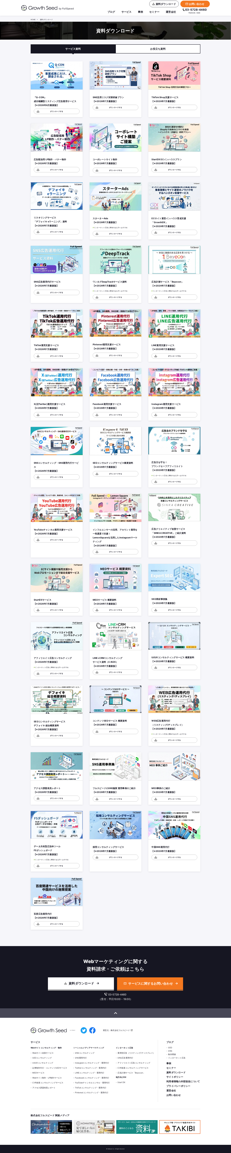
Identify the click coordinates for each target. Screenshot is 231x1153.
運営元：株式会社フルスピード (116, 1030)
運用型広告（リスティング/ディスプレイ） (136, 1053)
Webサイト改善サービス (43, 1053)
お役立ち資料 (158, 48)
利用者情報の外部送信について (183, 1081)
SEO (170, 1047)
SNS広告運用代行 (125, 1058)
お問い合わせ (173, 1095)
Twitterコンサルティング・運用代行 (90, 1068)
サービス (126, 12)
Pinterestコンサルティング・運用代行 (91, 1092)
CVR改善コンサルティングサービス (47, 1082)
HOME (33, 19)
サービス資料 (73, 48)
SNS (170, 1051)
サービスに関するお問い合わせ (150, 983)
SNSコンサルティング (84, 1053)
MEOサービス (38, 1073)
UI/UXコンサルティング (42, 1063)
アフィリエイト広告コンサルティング (134, 1063)
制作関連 (172, 1054)
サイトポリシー (174, 1076)
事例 (140, 12)
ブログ (111, 12)
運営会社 (171, 12)
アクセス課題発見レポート (43, 1087)
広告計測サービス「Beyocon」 (131, 1073)
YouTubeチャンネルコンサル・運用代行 (92, 1082)
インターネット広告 (176, 1058)
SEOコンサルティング (42, 1058)
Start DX (121, 1082)
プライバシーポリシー (178, 1085)
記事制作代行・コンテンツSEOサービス (49, 1068)
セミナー (154, 12)
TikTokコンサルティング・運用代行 (90, 1087)
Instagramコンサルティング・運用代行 (92, 1063)
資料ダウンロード (81, 983)
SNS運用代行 (81, 1058)
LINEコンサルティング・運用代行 (89, 1073)
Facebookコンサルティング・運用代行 (92, 1078)
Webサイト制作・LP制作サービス (47, 1078)
